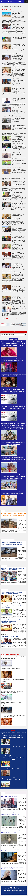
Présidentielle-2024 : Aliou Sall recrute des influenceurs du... (18, 276)
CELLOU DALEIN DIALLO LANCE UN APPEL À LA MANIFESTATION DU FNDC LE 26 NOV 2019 (18, 247)
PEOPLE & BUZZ (13, 339)
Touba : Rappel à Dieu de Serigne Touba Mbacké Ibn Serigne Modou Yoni (11, 593)
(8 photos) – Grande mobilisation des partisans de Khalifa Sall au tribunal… (13, 779)
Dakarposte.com (14, 2)
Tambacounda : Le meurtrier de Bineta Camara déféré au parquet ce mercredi (11, 543)
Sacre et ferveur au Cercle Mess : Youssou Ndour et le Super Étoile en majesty (13, 359)
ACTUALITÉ (10, 6)
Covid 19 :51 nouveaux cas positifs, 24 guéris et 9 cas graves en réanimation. (13, 691)
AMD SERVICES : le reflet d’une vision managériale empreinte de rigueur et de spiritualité (13, 391)
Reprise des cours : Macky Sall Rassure (18, 227)
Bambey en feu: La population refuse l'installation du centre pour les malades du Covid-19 (12, 704)
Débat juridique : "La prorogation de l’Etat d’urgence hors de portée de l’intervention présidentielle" (18, 217)
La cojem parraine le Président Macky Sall (13, 747)
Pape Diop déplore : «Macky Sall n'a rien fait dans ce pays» (18, 254)
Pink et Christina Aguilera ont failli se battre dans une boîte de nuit (12, 867)
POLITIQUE (18, 6)
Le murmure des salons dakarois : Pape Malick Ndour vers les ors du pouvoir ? (13, 492)
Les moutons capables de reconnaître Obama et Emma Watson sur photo (13, 831)
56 (16, 318)
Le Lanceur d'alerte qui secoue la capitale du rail (18, 137)
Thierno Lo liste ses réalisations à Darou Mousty (18, 154)
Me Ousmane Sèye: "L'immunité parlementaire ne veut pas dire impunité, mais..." (18, 46)
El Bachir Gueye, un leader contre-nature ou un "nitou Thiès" (19, 109)
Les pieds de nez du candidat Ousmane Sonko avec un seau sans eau (11, 795)
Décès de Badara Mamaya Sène (9, 636)
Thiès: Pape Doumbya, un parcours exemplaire (18, 98)
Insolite (2, 792)
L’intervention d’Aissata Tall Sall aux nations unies (18, 37)
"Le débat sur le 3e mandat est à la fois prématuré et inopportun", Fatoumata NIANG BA (18, 287)
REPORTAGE (13, 654)
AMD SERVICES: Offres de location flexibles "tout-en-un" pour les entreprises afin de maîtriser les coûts (13, 408)
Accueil (4, 6)
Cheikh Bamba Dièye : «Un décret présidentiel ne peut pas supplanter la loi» (19, 171)
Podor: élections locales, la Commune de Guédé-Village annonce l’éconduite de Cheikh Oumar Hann (18, 27)
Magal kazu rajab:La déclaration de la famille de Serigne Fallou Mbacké (13, 657)
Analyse (2, 510)
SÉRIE (7, 654)
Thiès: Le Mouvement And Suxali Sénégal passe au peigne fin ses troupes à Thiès (19, 127)
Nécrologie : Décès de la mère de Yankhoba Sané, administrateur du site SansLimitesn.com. (12, 621)
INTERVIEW (3, 566)
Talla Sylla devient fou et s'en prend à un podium (18, 144)
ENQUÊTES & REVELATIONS (7, 540)
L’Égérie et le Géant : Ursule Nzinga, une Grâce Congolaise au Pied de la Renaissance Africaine (13, 459)
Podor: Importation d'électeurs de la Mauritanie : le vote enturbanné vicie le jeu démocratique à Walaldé (18, 14)
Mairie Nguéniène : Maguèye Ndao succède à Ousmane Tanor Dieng (18, 297)
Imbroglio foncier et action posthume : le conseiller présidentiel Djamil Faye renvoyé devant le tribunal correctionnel (13, 476)
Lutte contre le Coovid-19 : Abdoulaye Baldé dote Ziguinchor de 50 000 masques (18, 204)
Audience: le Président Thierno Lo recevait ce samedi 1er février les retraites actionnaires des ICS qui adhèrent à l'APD (18, 239)
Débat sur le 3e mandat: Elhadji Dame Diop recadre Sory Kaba (19, 308)
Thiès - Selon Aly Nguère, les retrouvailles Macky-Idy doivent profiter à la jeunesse (19, 89)
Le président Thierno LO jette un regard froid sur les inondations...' (19, 120)
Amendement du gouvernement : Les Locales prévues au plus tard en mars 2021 (18, 265)
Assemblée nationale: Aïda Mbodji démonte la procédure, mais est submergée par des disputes (18, 58)
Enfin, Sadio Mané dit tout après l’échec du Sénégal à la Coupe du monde (12, 568)
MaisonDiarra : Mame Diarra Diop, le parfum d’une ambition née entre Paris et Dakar (13, 375)
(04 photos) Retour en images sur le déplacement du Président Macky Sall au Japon (13, 757)
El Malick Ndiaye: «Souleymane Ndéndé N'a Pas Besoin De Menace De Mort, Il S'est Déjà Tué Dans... (19, 81)
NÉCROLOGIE (4, 590)
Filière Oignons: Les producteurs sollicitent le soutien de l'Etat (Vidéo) (13, 716)
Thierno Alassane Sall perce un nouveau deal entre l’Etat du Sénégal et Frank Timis (18, 183)
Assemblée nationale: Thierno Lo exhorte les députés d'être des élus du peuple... (19, 162)
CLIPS (18, 654)
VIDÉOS (3, 654)
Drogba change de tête (13, 769)
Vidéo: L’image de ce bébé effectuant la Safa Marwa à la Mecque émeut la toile (13, 813)
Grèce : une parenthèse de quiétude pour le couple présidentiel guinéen (13, 443)
